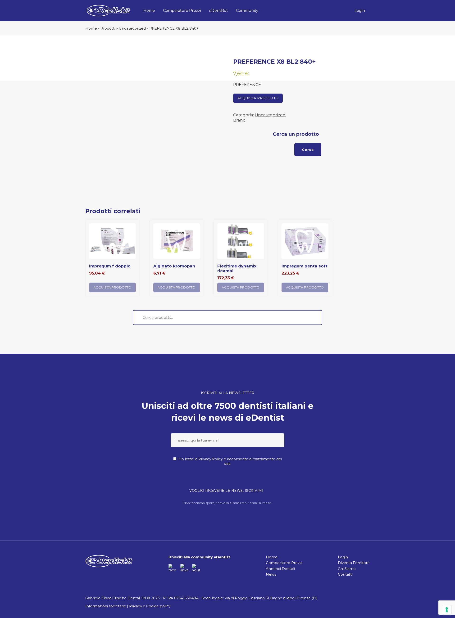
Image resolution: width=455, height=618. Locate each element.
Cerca (308, 150)
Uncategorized (132, 28)
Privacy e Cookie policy (149, 606)
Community (247, 10)
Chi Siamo (347, 568)
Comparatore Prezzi (182, 10)
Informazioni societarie (105, 606)
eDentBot (218, 10)
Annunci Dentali (280, 568)
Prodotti (107, 28)
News (271, 574)
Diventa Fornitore (354, 562)
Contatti (345, 574)
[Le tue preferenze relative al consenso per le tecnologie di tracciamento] (446, 609)
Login (360, 10)
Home (149, 10)
